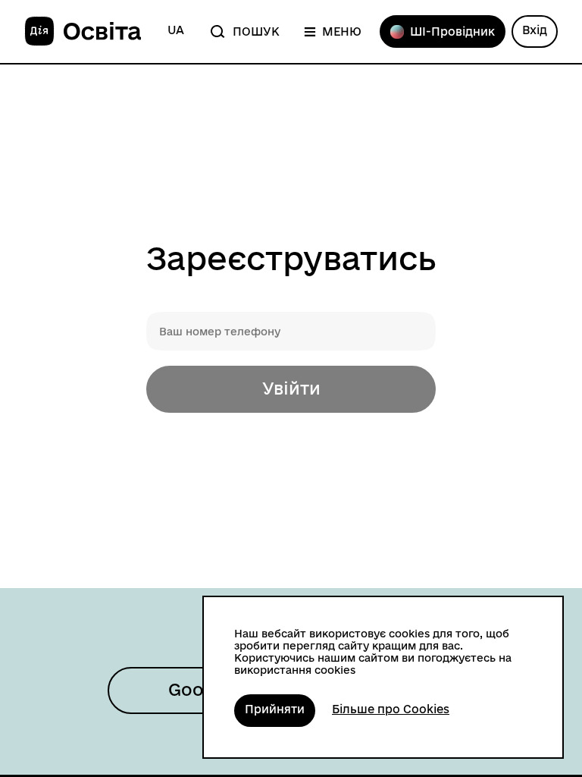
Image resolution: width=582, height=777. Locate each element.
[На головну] (82, 32)
